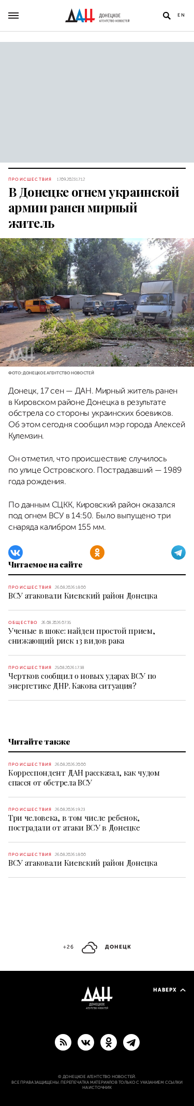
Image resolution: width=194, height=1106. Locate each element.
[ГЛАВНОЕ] (131, 1041)
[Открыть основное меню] (13, 15)
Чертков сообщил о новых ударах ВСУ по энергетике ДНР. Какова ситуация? (82, 681)
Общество (23, 622)
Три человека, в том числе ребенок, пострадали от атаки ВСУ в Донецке (74, 822)
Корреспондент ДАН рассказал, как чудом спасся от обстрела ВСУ (84, 777)
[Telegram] (178, 552)
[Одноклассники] (97, 552)
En (181, 15)
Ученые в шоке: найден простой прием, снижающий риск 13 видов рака (81, 635)
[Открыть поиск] (166, 15)
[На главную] (97, 15)
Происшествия (30, 179)
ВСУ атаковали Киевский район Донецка (82, 595)
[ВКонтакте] (15, 552)
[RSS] (63, 1041)
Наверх (165, 990)
